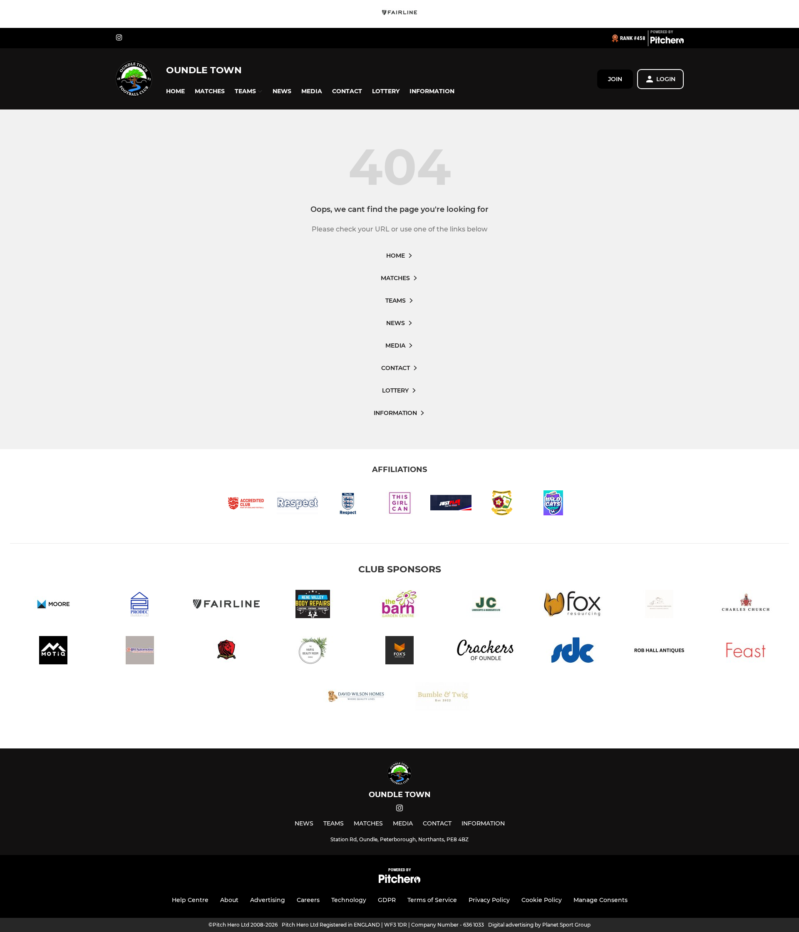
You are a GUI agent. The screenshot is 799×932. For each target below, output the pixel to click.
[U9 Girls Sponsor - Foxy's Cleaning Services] (659, 605)
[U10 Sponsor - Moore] (53, 605)
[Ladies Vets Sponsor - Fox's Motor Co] (399, 651)
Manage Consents (600, 900)
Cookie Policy (541, 900)
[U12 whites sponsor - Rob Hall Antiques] (659, 651)
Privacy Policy (489, 900)
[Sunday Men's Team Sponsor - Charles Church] (745, 605)
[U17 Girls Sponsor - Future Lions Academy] (226, 651)
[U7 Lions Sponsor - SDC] (572, 651)
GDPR (387, 900)
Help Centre (190, 900)
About (229, 900)
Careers (308, 900)
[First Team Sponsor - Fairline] (399, 14)
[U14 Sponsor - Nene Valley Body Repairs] (313, 605)
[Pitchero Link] (667, 42)
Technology (348, 900)
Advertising (267, 900)
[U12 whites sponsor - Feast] (745, 651)
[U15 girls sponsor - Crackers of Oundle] (486, 651)
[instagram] (119, 38)
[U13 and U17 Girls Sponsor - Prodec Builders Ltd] (140, 605)
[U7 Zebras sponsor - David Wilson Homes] (356, 697)
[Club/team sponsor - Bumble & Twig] (442, 697)
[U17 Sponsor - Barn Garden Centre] (399, 605)
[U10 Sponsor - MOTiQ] (53, 651)
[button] (175, 91)
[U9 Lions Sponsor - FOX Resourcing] (572, 605)
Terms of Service (432, 900)
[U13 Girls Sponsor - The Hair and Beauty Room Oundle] (313, 651)
